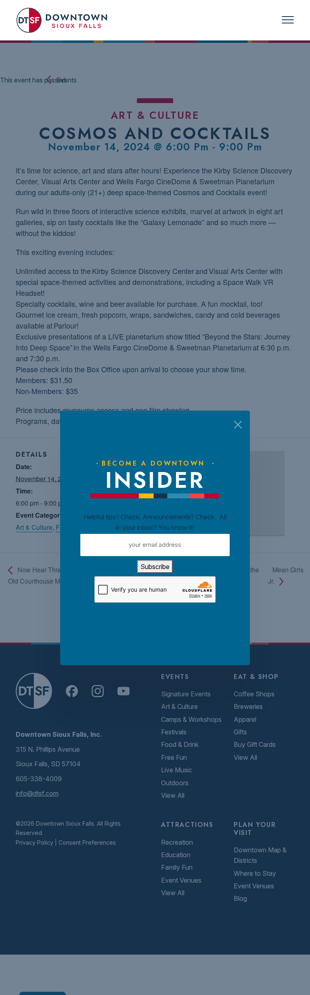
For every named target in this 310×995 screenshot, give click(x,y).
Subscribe (155, 567)
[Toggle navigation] (288, 20)
